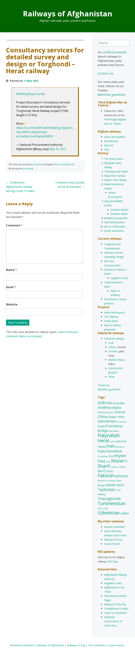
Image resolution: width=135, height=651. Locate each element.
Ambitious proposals (115, 218)
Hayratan (109, 435)
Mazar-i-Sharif (113, 463)
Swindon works (119, 213)
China (102, 416)
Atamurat (102, 412)
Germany (114, 431)
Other (111, 376)
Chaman (119, 412)
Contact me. (106, 73)
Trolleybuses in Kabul (116, 608)
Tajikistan (106, 489)
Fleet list (109, 145)
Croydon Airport (119, 209)
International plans (114, 222)
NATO (102, 471)
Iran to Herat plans (114, 226)
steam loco (115, 484)
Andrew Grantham (114, 527)
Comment (14, 225)
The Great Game (113, 158)
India (112, 441)
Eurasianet (122, 422)
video (124, 513)
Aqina (116, 407)
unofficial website (114, 52)
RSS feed (113, 561)
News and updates (114, 137)
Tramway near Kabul (116, 171)
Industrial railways (114, 338)
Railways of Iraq (113, 539)
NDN (110, 471)
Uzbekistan (109, 513)
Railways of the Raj (115, 604)
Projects (37, 164)
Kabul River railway (114, 175)
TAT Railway (111, 316)
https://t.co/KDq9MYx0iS (32, 128)
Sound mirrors (112, 543)
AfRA (109, 403)
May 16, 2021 (58, 149)
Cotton (112, 347)
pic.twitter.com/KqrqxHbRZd (34, 136)
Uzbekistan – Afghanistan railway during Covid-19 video (20, 187)
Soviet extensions (114, 230)
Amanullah (119, 403)
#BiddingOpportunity (30, 94)
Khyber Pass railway (115, 180)
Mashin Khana (116, 359)
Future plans (111, 321)
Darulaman (107, 421)
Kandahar (114, 451)
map (108, 461)
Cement (112, 351)
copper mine (116, 417)
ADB (101, 402)
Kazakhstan (103, 456)
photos (121, 475)
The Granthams (97, 645)
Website (12, 304)
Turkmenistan (112, 503)
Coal (110, 342)
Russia (101, 480)
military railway (118, 467)
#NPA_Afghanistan (34, 132)
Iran (111, 446)
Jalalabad (119, 446)
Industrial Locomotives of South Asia (113, 621)
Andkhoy (104, 407)
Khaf (111, 456)
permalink (28, 168)
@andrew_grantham (112, 94)
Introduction (111, 141)
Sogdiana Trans (119, 278)
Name (11, 270)
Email (11, 287)
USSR (105, 508)
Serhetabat (111, 480)
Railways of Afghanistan (67, 13)
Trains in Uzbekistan (115, 612)
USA (100, 508)
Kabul (102, 451)
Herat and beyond (114, 312)
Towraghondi (67, 164)
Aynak (110, 412)
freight (101, 426)
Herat (56, 164)
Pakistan (106, 475)
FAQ (106, 149)
